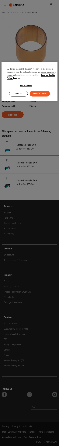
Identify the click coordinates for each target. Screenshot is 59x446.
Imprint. (16, 78)
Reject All (18, 93)
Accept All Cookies (39, 93)
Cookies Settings (26, 86)
